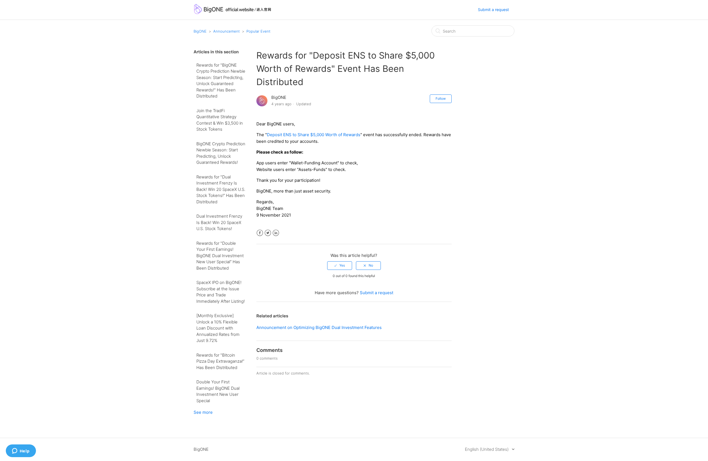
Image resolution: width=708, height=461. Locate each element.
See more (203, 412)
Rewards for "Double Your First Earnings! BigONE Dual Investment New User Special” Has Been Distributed (220, 256)
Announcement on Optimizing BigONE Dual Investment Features (319, 327)
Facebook (259, 233)
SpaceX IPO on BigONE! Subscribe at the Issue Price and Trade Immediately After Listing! (220, 292)
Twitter (267, 233)
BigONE (200, 31)
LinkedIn (275, 233)
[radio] (339, 265)
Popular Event (258, 31)
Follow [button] (441, 98)
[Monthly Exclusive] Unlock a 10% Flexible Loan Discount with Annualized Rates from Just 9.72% (218, 328)
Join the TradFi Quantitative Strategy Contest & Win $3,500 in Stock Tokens (219, 120)
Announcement (226, 31)
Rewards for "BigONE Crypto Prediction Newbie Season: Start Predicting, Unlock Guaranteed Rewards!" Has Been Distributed (220, 80)
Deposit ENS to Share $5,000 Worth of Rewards (313, 134)
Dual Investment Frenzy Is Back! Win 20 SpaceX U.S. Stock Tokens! (219, 222)
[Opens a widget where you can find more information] (21, 451)
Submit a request (493, 9)
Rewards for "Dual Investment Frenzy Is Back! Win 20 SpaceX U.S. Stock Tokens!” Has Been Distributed (220, 189)
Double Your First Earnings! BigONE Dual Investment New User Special (218, 391)
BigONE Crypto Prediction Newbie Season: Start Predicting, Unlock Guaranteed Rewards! (220, 153)
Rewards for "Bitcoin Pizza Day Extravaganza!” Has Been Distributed (220, 361)
